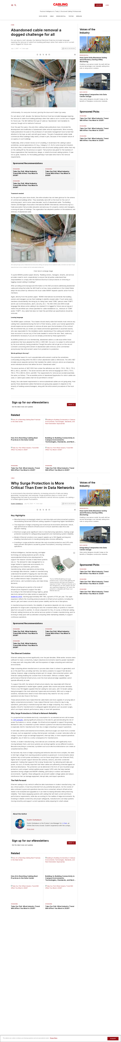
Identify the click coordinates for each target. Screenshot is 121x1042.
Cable (52, 16)
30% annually (18, 720)
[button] (12, 5)
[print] (75, 54)
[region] (60, 1038)
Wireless (79, 16)
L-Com (64, 823)
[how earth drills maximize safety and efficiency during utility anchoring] (95, 44)
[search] (15, 5)
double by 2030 (16, 596)
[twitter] (43, 54)
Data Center (43, 16)
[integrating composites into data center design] (95, 81)
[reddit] (46, 54)
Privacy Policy (53, 1038)
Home (12, 25)
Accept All (113, 1038)
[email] (49, 54)
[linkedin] (40, 54)
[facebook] (37, 54)
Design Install (61, 16)
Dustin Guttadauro (17, 503)
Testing (71, 16)
